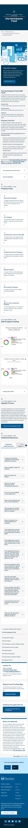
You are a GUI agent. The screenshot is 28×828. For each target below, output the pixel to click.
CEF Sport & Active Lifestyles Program (11, 657)
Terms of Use (18, 784)
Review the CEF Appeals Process (12, 426)
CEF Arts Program (6, 641)
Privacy (16, 786)
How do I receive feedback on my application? (12, 493)
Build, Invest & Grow (5, 789)
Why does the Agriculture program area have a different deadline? (12, 614)
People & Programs (9, 31)
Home (2, 31)
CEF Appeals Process (7, 660)
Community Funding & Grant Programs (11, 33)
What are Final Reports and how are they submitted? (12, 501)
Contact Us (17, 789)
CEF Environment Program (8, 653)
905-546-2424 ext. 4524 (19, 750)
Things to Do (4, 792)
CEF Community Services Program (10, 647)
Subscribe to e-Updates (9, 812)
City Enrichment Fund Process (11, 170)
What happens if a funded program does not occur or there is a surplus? (12, 509)
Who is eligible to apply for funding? (12, 468)
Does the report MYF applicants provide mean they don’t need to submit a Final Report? (12, 579)
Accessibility (18, 795)
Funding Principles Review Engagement (12, 709)
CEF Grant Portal (8, 81)
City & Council (4, 795)
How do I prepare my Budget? (10, 476)
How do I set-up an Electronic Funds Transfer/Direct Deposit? (11, 484)
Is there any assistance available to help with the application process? (12, 459)
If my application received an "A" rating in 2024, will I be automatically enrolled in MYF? (12, 531)
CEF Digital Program (7, 650)
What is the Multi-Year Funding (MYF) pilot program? (11, 521)
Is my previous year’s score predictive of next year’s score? (12, 602)
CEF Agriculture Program (8, 637)
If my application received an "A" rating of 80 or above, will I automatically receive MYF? (12, 542)
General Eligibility (8, 177)
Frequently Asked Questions (8, 445)
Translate (17, 792)
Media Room (18, 798)
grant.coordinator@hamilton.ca (12, 671)
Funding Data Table (8, 391)
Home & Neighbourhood (6, 786)
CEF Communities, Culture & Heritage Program (13, 644)
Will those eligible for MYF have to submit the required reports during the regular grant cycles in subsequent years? (12, 567)
